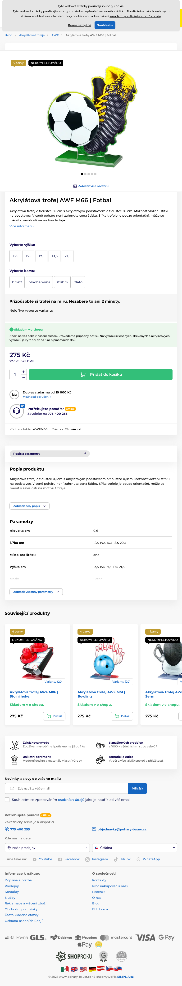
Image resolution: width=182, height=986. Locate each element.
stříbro (62, 282)
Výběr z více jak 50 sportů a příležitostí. (136, 760)
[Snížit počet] (24, 377)
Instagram (100, 859)
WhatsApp (151, 859)
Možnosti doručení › (37, 396)
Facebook (72, 859)
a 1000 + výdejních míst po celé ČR (133, 746)
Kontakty (12, 892)
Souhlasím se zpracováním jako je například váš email (71, 800)
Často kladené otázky (21, 915)
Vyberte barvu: (22, 271)
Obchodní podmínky (21, 909)
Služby (10, 897)
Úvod (8, 35)
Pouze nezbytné (79, 25)
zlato (78, 282)
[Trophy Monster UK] (74, 969)
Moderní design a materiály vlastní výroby (52, 760)
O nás (96, 897)
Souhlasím (105, 25)
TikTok (125, 859)
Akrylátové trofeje (32, 35)
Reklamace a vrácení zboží (26, 903)
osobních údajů (71, 800)
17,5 (41, 256)
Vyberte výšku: (22, 245)
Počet (15, 374)
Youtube (45, 859)
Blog (96, 903)
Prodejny (12, 886)
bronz (17, 282)
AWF (55, 35)
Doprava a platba (18, 880)
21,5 (67, 256)
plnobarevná (39, 282)
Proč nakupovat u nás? (110, 886)
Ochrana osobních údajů (24, 921)
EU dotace (100, 909)
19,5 (55, 256)
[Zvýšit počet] (24, 372)
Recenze (98, 892)
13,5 (15, 256)
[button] (82, 174)
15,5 (28, 256)
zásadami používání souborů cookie (135, 16)
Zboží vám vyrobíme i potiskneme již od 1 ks (54, 746)
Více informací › (21, 226)
